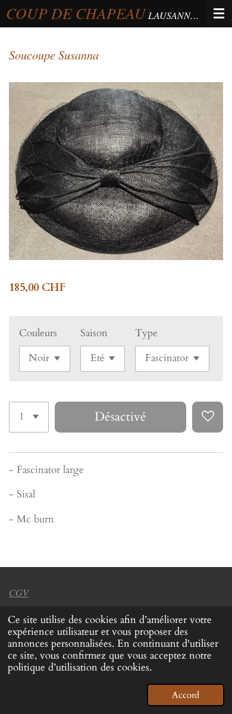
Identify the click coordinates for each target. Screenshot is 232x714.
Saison (94, 333)
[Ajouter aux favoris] (207, 417)
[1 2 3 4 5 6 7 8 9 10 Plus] (29, 417)
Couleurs (38, 333)
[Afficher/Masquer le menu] (219, 13)
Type (146, 333)
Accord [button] (185, 695)
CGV (19, 592)
